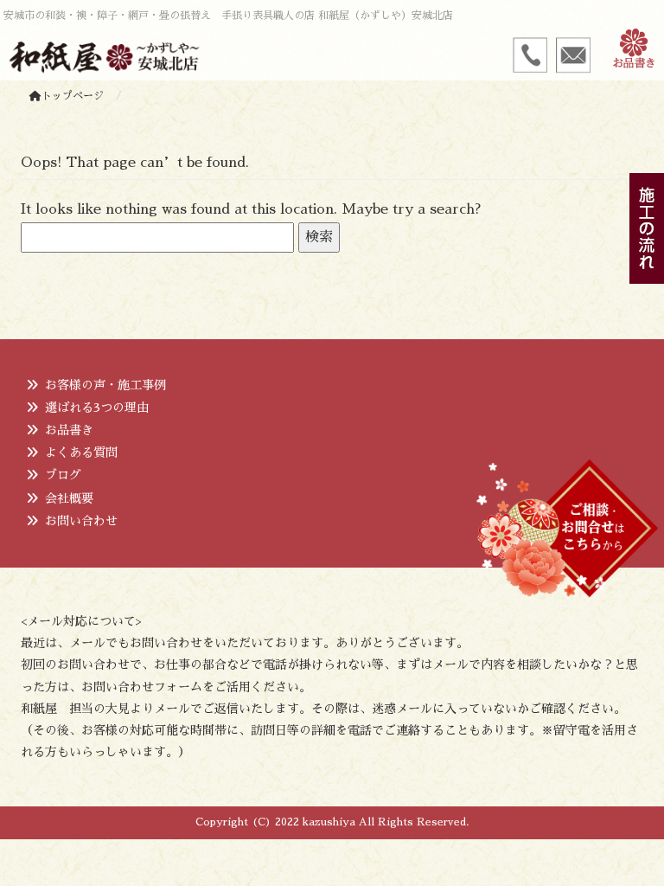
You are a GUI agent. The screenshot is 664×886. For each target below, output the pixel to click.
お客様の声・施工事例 (105, 385)
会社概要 (69, 498)
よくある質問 (81, 452)
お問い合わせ (81, 521)
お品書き (69, 430)
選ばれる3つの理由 (97, 407)
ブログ (63, 475)
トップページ (73, 96)
